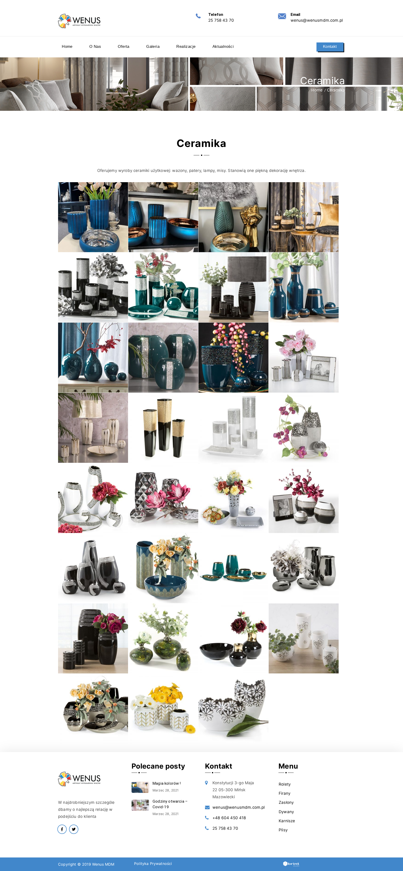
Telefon (215, 14)
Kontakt (330, 46)
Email (295, 14)
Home (317, 90)
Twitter (73, 829)
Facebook (62, 829)
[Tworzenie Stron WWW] (288, 865)
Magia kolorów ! (167, 783)
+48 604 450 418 (229, 817)
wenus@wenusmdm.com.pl (317, 20)
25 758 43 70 (221, 20)
